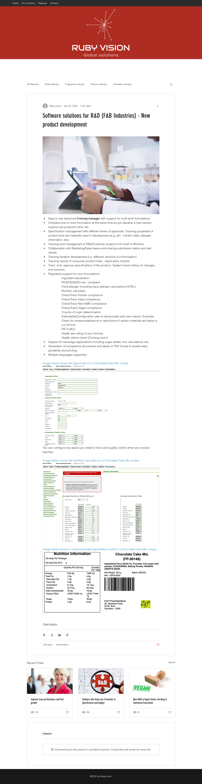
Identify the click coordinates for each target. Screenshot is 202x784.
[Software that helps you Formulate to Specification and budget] (101, 681)
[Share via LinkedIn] (59, 634)
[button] (171, 84)
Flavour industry (99, 84)
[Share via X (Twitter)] (51, 634)
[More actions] (157, 106)
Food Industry (52, 84)
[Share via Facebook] (44, 634)
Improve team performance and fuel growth (47, 701)
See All (171, 662)
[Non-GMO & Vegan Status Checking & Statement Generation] (152, 681)
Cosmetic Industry (122, 84)
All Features (33, 84)
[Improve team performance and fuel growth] (50, 681)
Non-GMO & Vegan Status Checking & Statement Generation (150, 701)
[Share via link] (67, 634)
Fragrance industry (75, 84)
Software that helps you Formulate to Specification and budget (99, 701)
